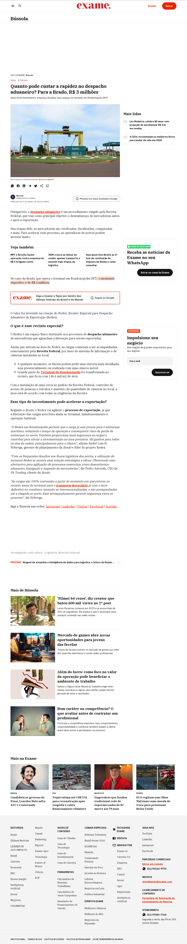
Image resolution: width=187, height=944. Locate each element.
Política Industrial (94, 894)
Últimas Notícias (20, 840)
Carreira (15, 861)
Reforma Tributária (95, 834)
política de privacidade (78, 939)
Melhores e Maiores (95, 908)
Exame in (122, 851)
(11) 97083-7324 (156, 914)
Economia (16, 867)
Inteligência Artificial (17, 886)
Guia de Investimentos (65, 855)
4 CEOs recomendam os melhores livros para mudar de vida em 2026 (152, 138)
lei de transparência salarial (108, 939)
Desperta (122, 862)
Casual (39, 833)
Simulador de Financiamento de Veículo (67, 905)
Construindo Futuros (91, 860)
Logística (50, 552)
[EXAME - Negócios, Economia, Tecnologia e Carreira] (93, 6)
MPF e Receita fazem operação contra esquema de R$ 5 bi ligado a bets (27, 258)
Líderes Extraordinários (93, 881)
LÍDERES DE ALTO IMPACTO (19, 848)
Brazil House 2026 (95, 840)
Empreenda (123, 891)
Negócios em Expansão (92, 921)
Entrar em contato (152, 864)
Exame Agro (42, 851)
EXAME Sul (91, 846)
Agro (119, 886)
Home (13, 80)
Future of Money (40, 864)
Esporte (39, 845)
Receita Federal (69, 552)
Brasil (14, 855)
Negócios (16, 900)
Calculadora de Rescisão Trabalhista (65, 883)
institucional (18, 939)
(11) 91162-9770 (156, 868)
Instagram (148, 845)
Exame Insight (18, 879)
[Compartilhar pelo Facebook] (18, 186)
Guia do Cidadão (66, 838)
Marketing (40, 839)
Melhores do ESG (94, 914)
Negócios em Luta (94, 888)
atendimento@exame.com (157, 881)
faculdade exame (123, 829)
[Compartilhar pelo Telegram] (30, 186)
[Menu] (13, 6)
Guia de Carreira (66, 862)
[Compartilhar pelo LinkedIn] (24, 186)
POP (37, 877)
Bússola (19, 19)
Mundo (39, 827)
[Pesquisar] (20, 6)
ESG (13, 873)
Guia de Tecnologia (63, 846)
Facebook (147, 851)
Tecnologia (41, 856)
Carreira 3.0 (123, 856)
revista (122, 838)
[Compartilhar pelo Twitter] (35, 186)
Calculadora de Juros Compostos (66, 893)
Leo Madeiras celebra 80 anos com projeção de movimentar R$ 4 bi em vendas (149, 125)
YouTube (147, 833)
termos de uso (35, 939)
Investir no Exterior (95, 873)
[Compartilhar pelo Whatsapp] (12, 186)
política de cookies (54, 939)
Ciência (39, 872)
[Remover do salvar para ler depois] (47, 186)
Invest (14, 894)
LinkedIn (147, 839)
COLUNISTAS (18, 905)
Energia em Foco (94, 867)
